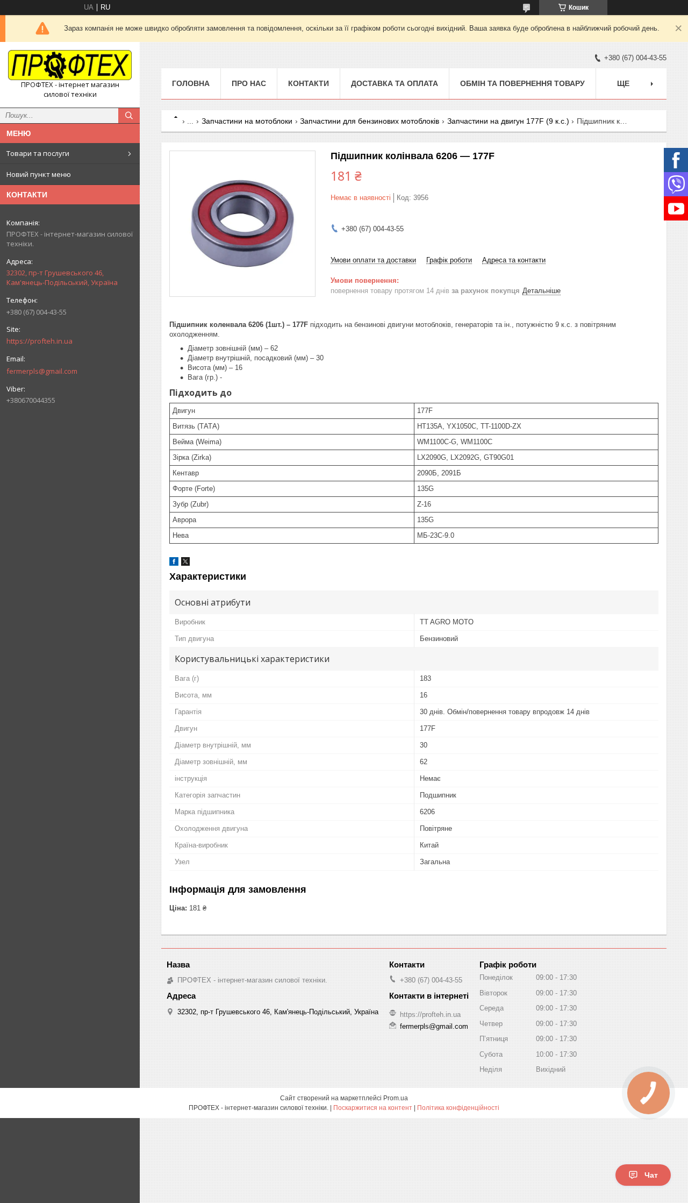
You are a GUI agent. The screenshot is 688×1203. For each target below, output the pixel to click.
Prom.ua (395, 1098)
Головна (191, 83)
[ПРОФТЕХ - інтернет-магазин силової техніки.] (70, 65)
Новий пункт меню (38, 174)
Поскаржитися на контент (372, 1108)
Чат (651, 1175)
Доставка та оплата (394, 83)
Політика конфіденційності (458, 1108)
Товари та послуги (37, 153)
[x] (185, 563)
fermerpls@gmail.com (41, 371)
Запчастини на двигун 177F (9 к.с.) (508, 121)
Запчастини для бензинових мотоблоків (369, 121)
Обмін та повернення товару (522, 83)
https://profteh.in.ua (39, 341)
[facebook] (173, 563)
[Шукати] (129, 116)
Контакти (308, 83)
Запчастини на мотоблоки (247, 121)
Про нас (249, 83)
